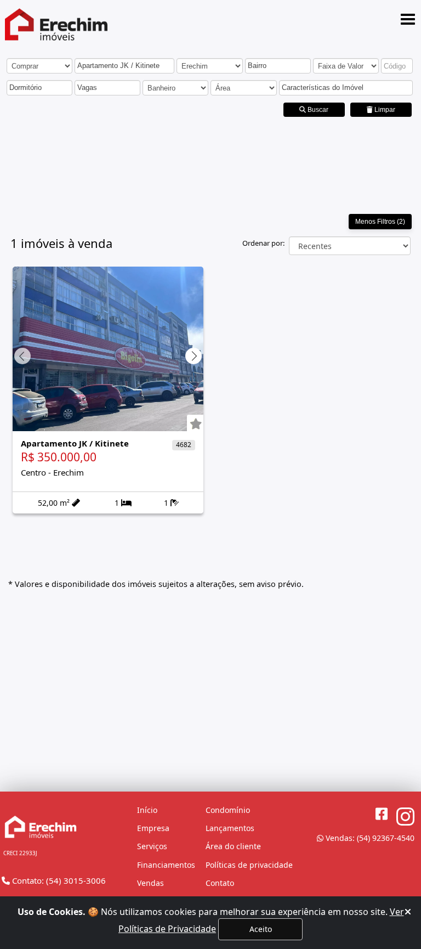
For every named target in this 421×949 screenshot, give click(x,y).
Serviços (152, 846)
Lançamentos (230, 828)
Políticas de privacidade (249, 865)
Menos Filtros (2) (380, 221)
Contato (220, 883)
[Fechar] (408, 912)
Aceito (260, 929)
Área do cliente (233, 846)
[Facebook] (381, 814)
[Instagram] (405, 817)
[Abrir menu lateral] (408, 19)
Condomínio (228, 810)
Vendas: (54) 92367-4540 (368, 838)
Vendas (150, 883)
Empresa (153, 828)
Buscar (317, 110)
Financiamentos (166, 865)
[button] (122, 66)
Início (147, 810)
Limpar (384, 110)
